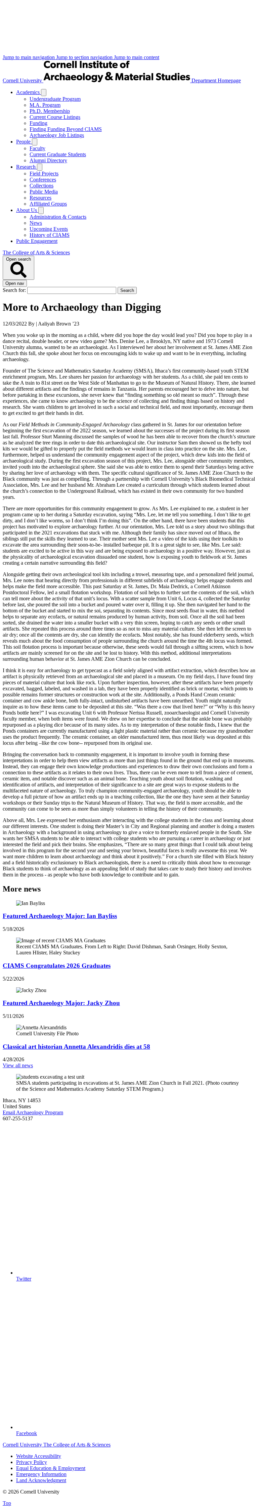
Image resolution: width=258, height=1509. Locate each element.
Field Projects (44, 173)
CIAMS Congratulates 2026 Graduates (57, 965)
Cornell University (23, 80)
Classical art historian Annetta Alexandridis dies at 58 (76, 1046)
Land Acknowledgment (41, 1480)
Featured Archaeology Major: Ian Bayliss (60, 915)
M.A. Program (45, 105)
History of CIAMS (50, 235)
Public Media (44, 192)
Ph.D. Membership (50, 111)
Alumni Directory (48, 160)
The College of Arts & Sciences (36, 252)
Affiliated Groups (48, 204)
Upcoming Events (49, 229)
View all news (18, 1065)
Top (7, 1503)
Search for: (15, 290)
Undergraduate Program (55, 99)
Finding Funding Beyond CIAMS (66, 129)
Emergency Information (41, 1474)
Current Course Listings (55, 117)
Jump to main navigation (29, 57)
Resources (40, 198)
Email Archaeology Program (33, 1112)
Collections (41, 185)
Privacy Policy (31, 1462)
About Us (27, 210)
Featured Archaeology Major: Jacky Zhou (61, 1002)
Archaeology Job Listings (57, 135)
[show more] (43, 92)
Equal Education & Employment (50, 1468)
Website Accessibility (38, 1456)
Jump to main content (136, 57)
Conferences (43, 179)
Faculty (37, 148)
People (24, 141)
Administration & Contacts (58, 217)
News (36, 223)
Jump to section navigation (85, 57)
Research (26, 167)
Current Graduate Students (58, 154)
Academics (28, 92)
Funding (38, 123)
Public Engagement (36, 241)
